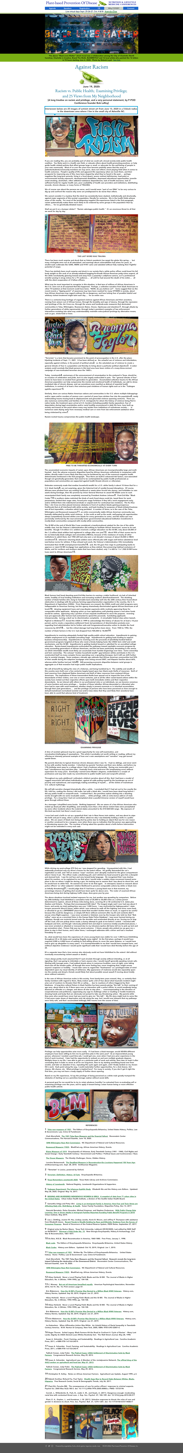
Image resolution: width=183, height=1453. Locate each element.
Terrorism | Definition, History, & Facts (63, 1175)
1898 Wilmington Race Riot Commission (63, 1143)
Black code (50, 1243)
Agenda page (111, 11)
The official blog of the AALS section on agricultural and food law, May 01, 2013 (91, 1361)
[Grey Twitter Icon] (49, 1446)
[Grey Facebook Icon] (46, 1446)
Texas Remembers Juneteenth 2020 (62, 1180)
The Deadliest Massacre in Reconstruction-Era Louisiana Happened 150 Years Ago (100, 1162)
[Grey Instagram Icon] (52, 1446)
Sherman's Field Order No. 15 (72, 1231)
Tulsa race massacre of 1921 (59, 1129)
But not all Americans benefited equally (76, 1284)
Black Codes (51, 1247)
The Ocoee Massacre (55, 1158)
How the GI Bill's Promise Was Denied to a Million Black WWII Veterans (91, 1291)
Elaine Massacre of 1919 (56, 1151)
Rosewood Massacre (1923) (57, 1147)
